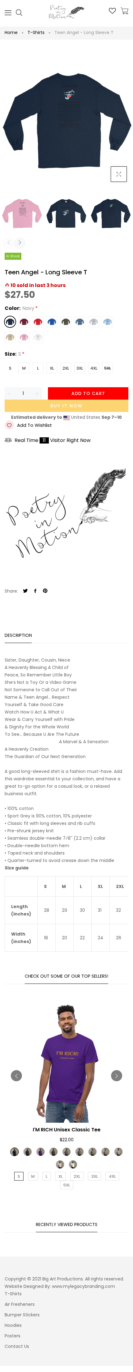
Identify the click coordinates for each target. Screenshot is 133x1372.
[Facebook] (35, 591)
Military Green (65, 321)
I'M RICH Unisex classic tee (67, 1129)
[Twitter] (25, 591)
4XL (93, 368)
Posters (12, 1336)
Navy (10, 321)
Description (18, 635)
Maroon (24, 321)
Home (11, 32)
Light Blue (107, 321)
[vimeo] (45, 591)
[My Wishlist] (112, 12)
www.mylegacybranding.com (83, 1286)
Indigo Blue (79, 321)
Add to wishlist (34, 425)
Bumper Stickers (22, 1315)
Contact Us (17, 1346)
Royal (51, 321)
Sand (10, 337)
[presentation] (9, 243)
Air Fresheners (20, 1304)
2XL (65, 368)
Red (37, 321)
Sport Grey (93, 321)
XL (52, 368)
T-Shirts (36, 32)
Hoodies (13, 1325)
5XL (107, 368)
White (37, 337)
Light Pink (24, 337)
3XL (79, 368)
